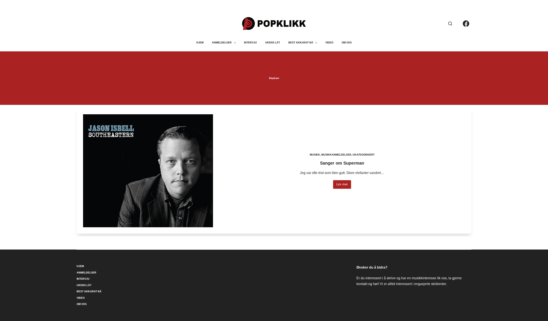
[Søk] (450, 23)
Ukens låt (272, 42)
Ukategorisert (364, 154)
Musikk (315, 154)
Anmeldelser (222, 42)
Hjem (200, 42)
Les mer (343, 185)
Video (329, 42)
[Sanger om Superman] (148, 170)
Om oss (347, 42)
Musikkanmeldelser (336, 154)
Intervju (250, 42)
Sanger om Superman (342, 163)
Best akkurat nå (300, 42)
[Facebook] (466, 23)
